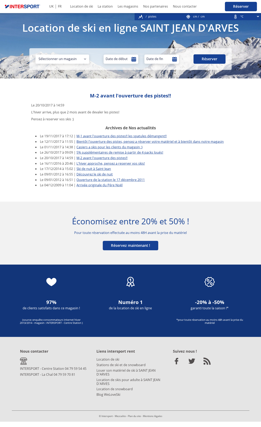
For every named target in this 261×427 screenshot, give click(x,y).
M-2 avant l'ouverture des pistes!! (101, 158)
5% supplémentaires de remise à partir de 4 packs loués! (119, 152)
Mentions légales (152, 416)
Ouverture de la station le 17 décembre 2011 (110, 180)
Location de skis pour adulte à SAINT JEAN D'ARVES (128, 382)
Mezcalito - (121, 416)
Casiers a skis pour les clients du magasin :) (109, 147)
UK (51, 6)
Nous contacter (185, 6)
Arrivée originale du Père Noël (99, 185)
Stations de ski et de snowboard (121, 365)
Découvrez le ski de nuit (94, 174)
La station (105, 6)
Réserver (241, 6)
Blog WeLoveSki (108, 394)
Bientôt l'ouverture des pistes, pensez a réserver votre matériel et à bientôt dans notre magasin (150, 141)
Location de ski (81, 6)
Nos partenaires (155, 6)
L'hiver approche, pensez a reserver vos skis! (110, 163)
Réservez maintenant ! (130, 245)
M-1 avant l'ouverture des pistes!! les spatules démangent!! (121, 136)
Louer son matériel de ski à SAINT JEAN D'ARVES (126, 372)
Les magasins (128, 6)
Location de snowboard (114, 389)
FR (60, 6)
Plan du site (134, 416)
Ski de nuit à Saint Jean (93, 169)
